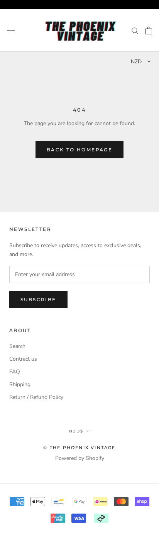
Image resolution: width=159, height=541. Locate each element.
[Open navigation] (11, 31)
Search (17, 346)
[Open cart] (148, 30)
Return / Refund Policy (36, 397)
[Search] (135, 30)
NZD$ (76, 431)
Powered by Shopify (79, 458)
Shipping (19, 384)
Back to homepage (79, 150)
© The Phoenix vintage (79, 447)
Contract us (23, 359)
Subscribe (38, 299)
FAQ (14, 371)
